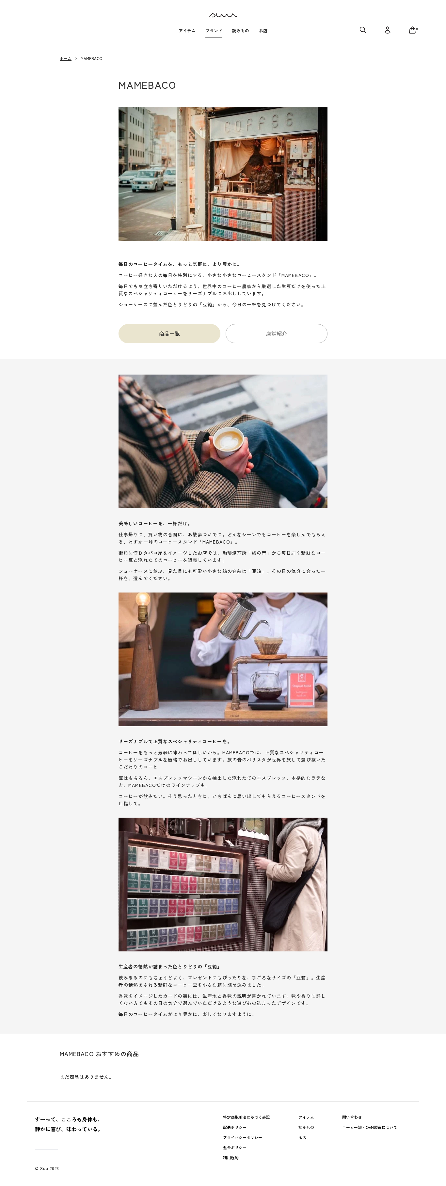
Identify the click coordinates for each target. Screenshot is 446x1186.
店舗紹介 (276, 333)
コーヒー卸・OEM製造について (369, 1127)
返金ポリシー (235, 1147)
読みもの (306, 1127)
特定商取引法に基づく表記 (246, 1117)
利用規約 (231, 1157)
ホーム (66, 58)
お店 (302, 1137)
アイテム (306, 1117)
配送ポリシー (235, 1127)
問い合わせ (352, 1117)
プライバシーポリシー (242, 1137)
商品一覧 (169, 333)
